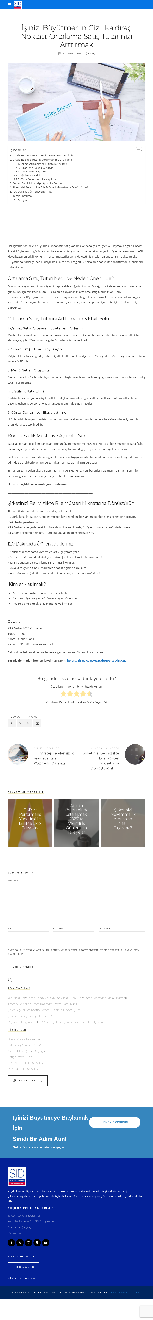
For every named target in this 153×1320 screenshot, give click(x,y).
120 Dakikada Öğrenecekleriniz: (32, 191)
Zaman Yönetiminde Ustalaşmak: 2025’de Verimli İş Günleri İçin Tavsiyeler (76, 819)
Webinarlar (15, 1233)
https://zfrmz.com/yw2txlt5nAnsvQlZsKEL (96, 660)
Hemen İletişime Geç (30, 1080)
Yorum (13, 881)
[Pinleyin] (28, 723)
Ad (10, 928)
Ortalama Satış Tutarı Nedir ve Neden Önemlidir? (43, 155)
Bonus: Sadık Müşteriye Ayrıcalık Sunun (37, 183)
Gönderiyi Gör (30, 835)
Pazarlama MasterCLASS (24, 1068)
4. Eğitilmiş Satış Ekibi (29, 175)
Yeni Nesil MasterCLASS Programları (31, 1221)
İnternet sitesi (108, 928)
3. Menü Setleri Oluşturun (32, 171)
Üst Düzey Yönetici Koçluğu (25, 1045)
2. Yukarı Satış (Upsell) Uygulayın (35, 167)
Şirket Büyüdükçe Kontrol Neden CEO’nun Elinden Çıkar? (45, 1010)
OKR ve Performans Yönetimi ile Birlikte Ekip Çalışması (30, 819)
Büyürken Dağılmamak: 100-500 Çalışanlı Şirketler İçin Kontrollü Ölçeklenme (57, 1022)
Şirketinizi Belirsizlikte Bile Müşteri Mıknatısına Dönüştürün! (50, 187)
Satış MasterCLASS (20, 1057)
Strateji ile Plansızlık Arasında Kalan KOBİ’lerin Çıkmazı (42, 756)
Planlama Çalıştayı (20, 1227)
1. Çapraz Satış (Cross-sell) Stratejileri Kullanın (43, 164)
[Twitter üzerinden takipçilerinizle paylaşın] (20, 723)
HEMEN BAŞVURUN (115, 1122)
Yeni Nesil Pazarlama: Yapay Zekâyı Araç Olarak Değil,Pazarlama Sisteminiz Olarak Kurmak (67, 998)
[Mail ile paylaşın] (37, 723)
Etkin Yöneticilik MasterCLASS (27, 1063)
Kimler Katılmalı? (23, 196)
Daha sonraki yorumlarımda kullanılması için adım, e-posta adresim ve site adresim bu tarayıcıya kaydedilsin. (73, 952)
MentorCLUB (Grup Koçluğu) (27, 1051)
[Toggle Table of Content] (137, 150)
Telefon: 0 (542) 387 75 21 (21, 1278)
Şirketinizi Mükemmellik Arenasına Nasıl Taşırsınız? (122, 819)
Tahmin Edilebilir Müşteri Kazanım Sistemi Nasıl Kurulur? (44, 1004)
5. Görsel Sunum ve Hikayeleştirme (37, 179)
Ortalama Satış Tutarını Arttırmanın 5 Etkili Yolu (42, 159)
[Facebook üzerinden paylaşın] (12, 723)
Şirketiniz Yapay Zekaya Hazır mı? (30, 1016)
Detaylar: (23, 200)
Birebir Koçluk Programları (24, 1039)
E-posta (59, 928)
